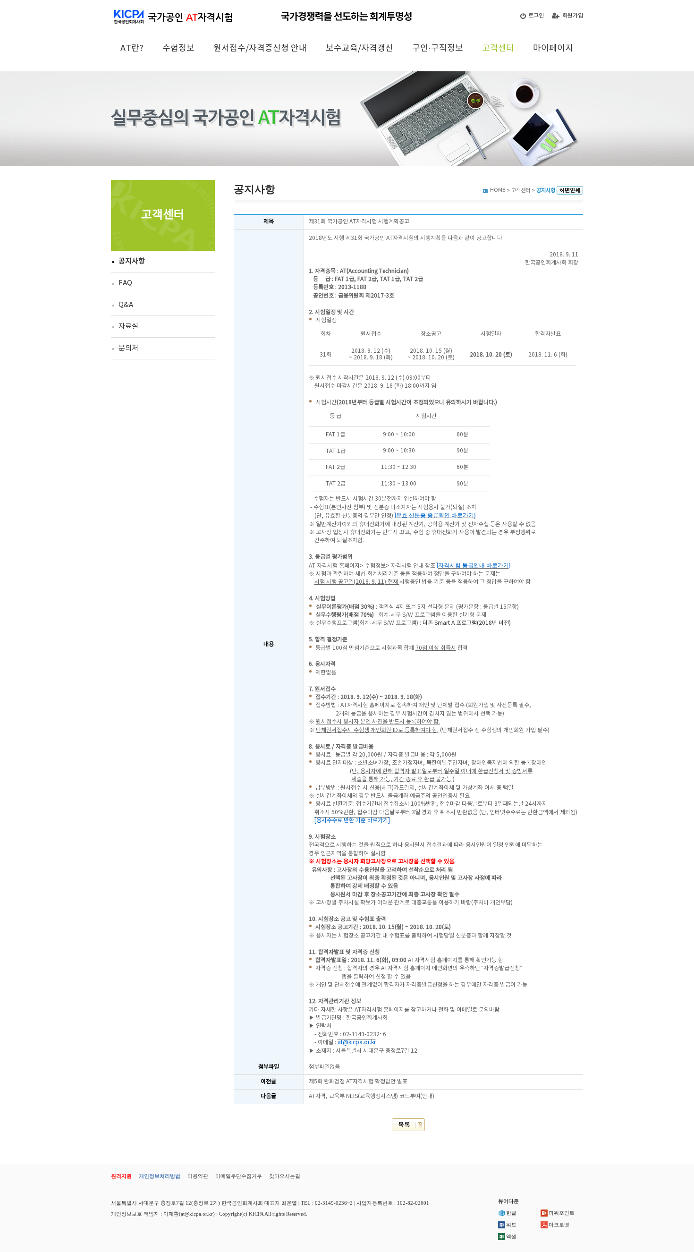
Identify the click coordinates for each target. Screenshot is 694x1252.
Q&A (125, 305)
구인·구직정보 (437, 48)
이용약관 (197, 1176)
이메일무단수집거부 (238, 1176)
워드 (511, 1224)
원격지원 (121, 1176)
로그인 (536, 16)
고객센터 (498, 48)
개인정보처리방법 (159, 1176)
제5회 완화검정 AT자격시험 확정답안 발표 (358, 1082)
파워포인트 (562, 1213)
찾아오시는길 (284, 1176)
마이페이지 (553, 48)
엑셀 (511, 1236)
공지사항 (131, 261)
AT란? (132, 48)
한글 (511, 1213)
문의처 (128, 348)
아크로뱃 (559, 1224)
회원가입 (572, 16)
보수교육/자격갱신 (359, 48)
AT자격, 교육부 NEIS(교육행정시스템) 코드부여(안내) (371, 1096)
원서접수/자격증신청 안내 (260, 48)
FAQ (125, 283)
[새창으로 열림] (570, 190)
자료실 (128, 327)
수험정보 (178, 48)
